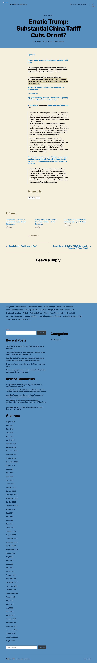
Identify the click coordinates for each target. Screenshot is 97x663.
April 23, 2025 (48, 41)
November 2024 (11, 498)
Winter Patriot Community (54, 313)
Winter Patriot (36, 313)
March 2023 (10, 571)
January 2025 (11, 491)
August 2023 (10, 553)
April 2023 (9, 568)
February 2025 (11, 487)
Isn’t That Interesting (14, 316)
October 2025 (11, 458)
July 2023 (9, 557)
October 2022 (11, 590)
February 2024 (11, 531)
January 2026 (11, 447)
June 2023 (9, 560)
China (31, 235)
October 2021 (11, 633)
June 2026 (10, 429)
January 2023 (11, 579)
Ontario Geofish (30, 316)
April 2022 (9, 611)
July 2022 (9, 601)
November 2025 (11, 454)
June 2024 (10, 517)
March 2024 (10, 528)
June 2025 (9, 473)
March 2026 (10, 440)
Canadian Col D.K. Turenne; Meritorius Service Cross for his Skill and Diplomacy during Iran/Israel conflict (26, 391)
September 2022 (12, 593)
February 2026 (11, 444)
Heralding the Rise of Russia (50, 316)
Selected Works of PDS (72, 316)
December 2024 (11, 495)
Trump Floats (33, 105)
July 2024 (9, 513)
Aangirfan (10, 307)
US (38, 235)
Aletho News (21, 307)
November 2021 (11, 630)
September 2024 (12, 506)
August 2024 (10, 509)
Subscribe (42, 647)
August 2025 (10, 465)
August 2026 (10, 422)
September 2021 (12, 637)
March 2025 (10, 484)
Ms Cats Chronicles (65, 307)
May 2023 (9, 564)
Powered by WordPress (23, 659)
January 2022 (11, 622)
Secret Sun (69, 310)
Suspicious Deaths (55, 310)
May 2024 (9, 520)
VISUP (25, 313)
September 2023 (12, 549)
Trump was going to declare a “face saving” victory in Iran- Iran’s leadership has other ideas (24, 396)
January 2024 (11, 535)
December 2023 (11, 538)
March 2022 (10, 615)
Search (7, 329)
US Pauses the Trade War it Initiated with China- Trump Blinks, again (16, 222)
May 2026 (9, 433)
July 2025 (9, 469)
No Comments (60, 41)
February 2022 (11, 619)
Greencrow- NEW (35, 307)
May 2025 (9, 476)
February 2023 (11, 575)
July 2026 (9, 425)
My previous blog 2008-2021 (79, 4)
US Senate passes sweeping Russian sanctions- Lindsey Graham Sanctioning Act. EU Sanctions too (26, 402)
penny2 (39, 41)
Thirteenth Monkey (13, 313)
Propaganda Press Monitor (35, 310)
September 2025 (12, 462)
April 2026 (9, 436)
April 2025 (9, 480)
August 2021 (10, 641)
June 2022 (9, 604)
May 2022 (9, 608)
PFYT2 (13, 659)
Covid (35, 235)
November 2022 (11, 586)
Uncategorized (48, 15)
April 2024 (9, 524)
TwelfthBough (49, 307)
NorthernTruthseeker (14, 310)
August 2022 (10, 597)
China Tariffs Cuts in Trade (58, 105)
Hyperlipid (70, 313)
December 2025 (11, 451)
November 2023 (11, 542)
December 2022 (11, 582)
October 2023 (11, 546)
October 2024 (11, 502)
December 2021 (11, 626)
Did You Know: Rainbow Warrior (18, 319)
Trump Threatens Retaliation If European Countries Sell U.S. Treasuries (46, 222)
